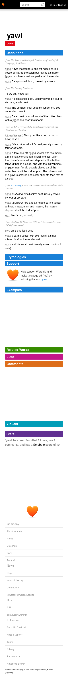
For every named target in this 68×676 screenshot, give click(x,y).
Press (10, 538)
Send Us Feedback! (17, 627)
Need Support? (14, 634)
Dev (9, 600)
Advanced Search (16, 663)
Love (10, 43)
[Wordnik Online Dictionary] (3, 4)
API (9, 607)
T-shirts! (11, 560)
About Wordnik (14, 531)
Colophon (12, 545)
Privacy (10, 649)
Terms (10, 642)
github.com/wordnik (17, 614)
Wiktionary (16, 185)
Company (13, 524)
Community (13, 587)
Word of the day (15, 580)
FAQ (9, 553)
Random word (14, 656)
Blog (9, 573)
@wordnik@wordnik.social (20, 594)
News (10, 565)
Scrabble (39, 444)
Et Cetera (13, 620)
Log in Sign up (57, 5)
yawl (44, 279)
